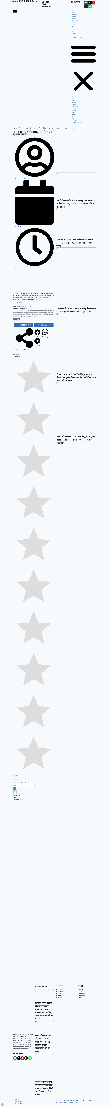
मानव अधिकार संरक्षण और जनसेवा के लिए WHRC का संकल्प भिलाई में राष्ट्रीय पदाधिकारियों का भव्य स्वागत (75, 242)
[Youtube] (93, 2)
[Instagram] (86, 6)
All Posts (17, 319)
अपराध (73, 29)
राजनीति (74, 17)
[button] (83, 67)
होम (72, 10)
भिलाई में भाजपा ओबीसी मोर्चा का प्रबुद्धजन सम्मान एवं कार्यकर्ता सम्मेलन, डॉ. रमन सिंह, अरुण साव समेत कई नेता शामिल (75, 203)
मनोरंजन (74, 23)
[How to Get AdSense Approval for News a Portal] (76, 147)
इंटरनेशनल (74, 14)
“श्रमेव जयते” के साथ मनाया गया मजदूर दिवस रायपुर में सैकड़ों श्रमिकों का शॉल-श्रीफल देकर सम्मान (44, 1088)
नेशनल (73, 12)
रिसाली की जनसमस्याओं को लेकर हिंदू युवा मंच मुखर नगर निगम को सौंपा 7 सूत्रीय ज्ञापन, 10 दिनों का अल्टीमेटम (75, 439)
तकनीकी (74, 25)
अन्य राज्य (74, 19)
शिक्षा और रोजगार (78, 37)
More (73, 33)
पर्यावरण (75, 35)
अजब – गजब (75, 21)
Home (15, 128)
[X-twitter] (90, 2)
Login (14, 778)
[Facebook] (86, 2)
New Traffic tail (74, 1102)
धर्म (72, 31)
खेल (73, 27)
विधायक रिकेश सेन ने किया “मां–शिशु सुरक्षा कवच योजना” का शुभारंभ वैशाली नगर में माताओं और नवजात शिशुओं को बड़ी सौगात (76, 377)
